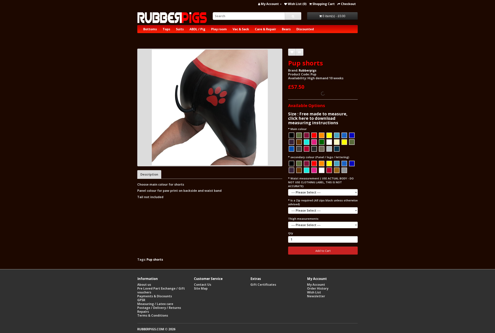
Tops (166, 29)
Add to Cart (323, 251)
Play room (219, 29)
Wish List (314, 292)
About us (144, 284)
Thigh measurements (303, 219)
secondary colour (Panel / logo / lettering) (319, 157)
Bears (286, 29)
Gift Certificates (263, 284)
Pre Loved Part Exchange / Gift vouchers (161, 290)
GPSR (141, 300)
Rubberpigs (307, 70)
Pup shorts (155, 259)
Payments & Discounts (154, 296)
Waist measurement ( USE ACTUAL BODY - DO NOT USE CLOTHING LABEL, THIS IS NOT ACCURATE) (321, 182)
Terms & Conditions (152, 315)
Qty (290, 233)
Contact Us (202, 284)
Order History (317, 288)
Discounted (305, 29)
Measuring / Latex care (155, 304)
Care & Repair (265, 29)
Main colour (298, 129)
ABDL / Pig (197, 29)
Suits (180, 29)
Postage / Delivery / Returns (159, 308)
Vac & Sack (241, 29)
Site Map (201, 288)
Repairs (143, 311)
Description (149, 174)
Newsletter (316, 296)
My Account (316, 284)
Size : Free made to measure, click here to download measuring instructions (317, 118)
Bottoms (150, 29)
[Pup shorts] (209, 107)
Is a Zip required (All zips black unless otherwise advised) (323, 202)
